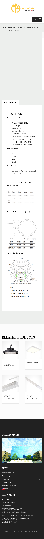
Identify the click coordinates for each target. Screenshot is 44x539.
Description (10, 103)
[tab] (10, 102)
